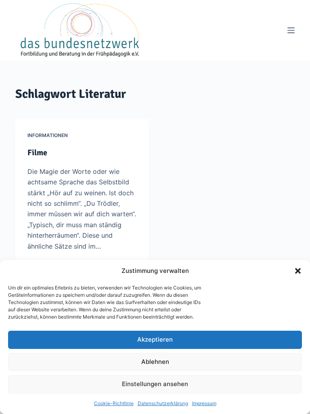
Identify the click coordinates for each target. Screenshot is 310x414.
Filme (37, 153)
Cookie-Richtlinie (114, 403)
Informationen (47, 135)
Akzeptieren (155, 339)
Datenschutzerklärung (163, 403)
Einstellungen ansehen (155, 384)
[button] (298, 271)
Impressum (204, 403)
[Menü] (291, 30)
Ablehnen (155, 361)
